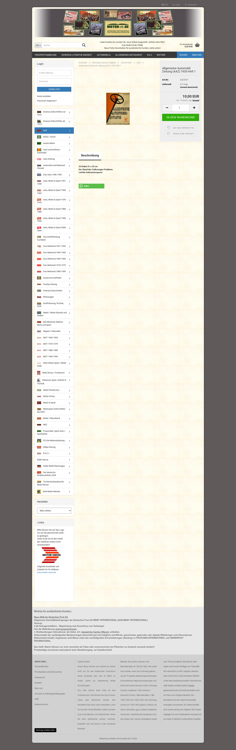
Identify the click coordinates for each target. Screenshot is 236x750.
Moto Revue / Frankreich (53, 372)
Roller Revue (42, 459)
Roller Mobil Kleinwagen (54, 466)
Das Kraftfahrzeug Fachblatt (48, 238)
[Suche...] (84, 45)
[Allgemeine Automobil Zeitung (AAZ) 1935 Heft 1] (118, 105)
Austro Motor (49, 143)
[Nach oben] (227, 745)
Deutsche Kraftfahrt (52, 278)
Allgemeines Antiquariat (128, 55)
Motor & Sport (49, 402)
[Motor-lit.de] (118, 23)
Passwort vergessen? (47, 101)
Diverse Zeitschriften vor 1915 (51, 113)
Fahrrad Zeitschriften (52, 290)
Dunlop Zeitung (50, 284)
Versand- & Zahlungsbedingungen (50, 693)
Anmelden (54, 89)
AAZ (45, 130)
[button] (164, 4)
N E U (149, 55)
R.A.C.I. (46, 453)
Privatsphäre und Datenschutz (48, 672)
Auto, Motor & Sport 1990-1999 (51, 219)
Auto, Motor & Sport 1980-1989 (51, 210)
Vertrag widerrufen (45, 730)
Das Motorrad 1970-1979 (54, 265)
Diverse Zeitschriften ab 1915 (51, 122)
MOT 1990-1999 (50, 356)
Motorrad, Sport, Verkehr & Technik (51, 382)
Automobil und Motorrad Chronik (51, 167)
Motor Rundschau (51, 390)
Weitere (161, 55)
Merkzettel (192, 5)
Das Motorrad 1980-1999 (54, 271)
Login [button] (177, 5)
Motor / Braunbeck (51, 418)
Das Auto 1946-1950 (52, 174)
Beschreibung (90, 155)
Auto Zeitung (49, 159)
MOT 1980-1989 (50, 350)
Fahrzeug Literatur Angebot (76, 55)
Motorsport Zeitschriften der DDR (51, 410)
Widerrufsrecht (41, 704)
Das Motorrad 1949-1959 (54, 252)
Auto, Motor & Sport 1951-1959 (51, 182)
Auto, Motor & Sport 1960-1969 (51, 191)
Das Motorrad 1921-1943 (54, 246)
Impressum (40, 677)
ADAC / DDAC (49, 137)
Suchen (183, 55)
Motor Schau (49, 396)
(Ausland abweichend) (189, 87)
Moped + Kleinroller (52, 331)
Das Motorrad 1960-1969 (54, 259)
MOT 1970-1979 (50, 344)
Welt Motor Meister (51, 491)
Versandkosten (41, 666)
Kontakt (38, 683)
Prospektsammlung (46, 55)
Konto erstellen (44, 96)
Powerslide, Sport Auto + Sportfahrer (51, 432)
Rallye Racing (49, 447)
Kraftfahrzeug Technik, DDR (50, 305)
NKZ (45, 424)
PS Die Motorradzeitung (54, 440)
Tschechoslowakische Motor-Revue (50, 483)
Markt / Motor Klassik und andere (52, 314)
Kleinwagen (48, 297)
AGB (37, 699)
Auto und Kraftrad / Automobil (48, 151)
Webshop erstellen (107, 738)
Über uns (196, 55)
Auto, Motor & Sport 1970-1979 (51, 201)
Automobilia (103, 55)
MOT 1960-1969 (50, 337)
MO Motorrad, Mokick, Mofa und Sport (50, 323)
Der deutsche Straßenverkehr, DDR (46, 474)
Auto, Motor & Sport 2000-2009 (51, 229)
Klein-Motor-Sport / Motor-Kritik (52, 364)
